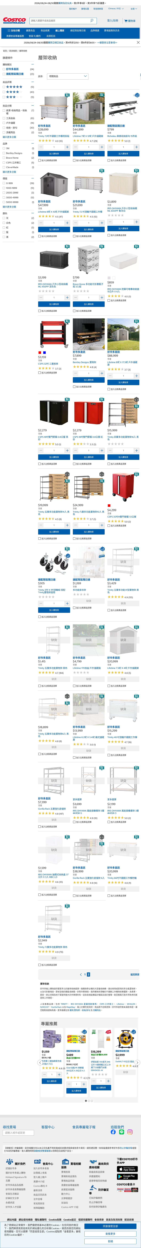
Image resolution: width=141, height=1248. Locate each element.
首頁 (5, 51)
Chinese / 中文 (114, 8)
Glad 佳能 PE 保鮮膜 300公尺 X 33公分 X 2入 (75, 1070)
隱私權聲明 (41, 1219)
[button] (93, 20)
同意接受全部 (110, 1226)
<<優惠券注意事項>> (107, 42)
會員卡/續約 (35, 36)
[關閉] (138, 42)
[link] (54, 122)
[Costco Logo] (14, 20)
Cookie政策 (55, 1219)
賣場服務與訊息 (112, 30)
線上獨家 (59, 30)
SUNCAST (44, 1007)
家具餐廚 (13, 51)
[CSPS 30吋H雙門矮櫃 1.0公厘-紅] (109, 505)
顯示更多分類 (9, 137)
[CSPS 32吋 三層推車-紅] (40, 353)
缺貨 (88, 601)
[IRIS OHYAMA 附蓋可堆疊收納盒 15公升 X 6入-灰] (109, 278)
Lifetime (120, 1004)
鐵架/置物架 (75, 1010)
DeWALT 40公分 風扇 (125, 1061)
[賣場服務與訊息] (120, 30)
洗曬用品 (97, 1010)
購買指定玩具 (65, 3)
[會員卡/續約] (41, 36)
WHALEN (131, 1004)
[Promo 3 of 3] (92, 1101)
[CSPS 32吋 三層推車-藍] (44, 353)
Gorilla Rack (56, 1007)
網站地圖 (12, 1219)
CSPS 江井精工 (107, 1004)
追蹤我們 (117, 1127)
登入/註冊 (112, 20)
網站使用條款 (26, 1219)
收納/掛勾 (86, 1010)
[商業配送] (55, 36)
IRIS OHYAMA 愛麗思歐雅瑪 (84, 1004)
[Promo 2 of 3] (89, 1101)
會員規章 (99, 1219)
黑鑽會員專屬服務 (15, 36)
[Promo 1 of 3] (86, 1101)
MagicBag (70, 1007)
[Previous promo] (40, 1062)
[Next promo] (137, 1062)
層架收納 (23, 51)
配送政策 (129, 1219)
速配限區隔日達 (78, 30)
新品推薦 (45, 30)
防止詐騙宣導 (126, 1148)
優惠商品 (30, 30)
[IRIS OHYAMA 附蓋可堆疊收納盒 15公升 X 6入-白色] (114, 278)
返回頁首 (135, 974)
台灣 (133, 9)
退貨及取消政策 (114, 1219)
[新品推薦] (50, 30)
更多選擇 (77, 799)
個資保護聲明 (85, 1219)
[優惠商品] (35, 30)
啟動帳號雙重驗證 (42, 1151)
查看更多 (110, 1233)
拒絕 (110, 1241)
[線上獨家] (64, 30)
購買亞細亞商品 (55, 42)
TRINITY (64, 1004)
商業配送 (51, 36)
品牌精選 (94, 30)
